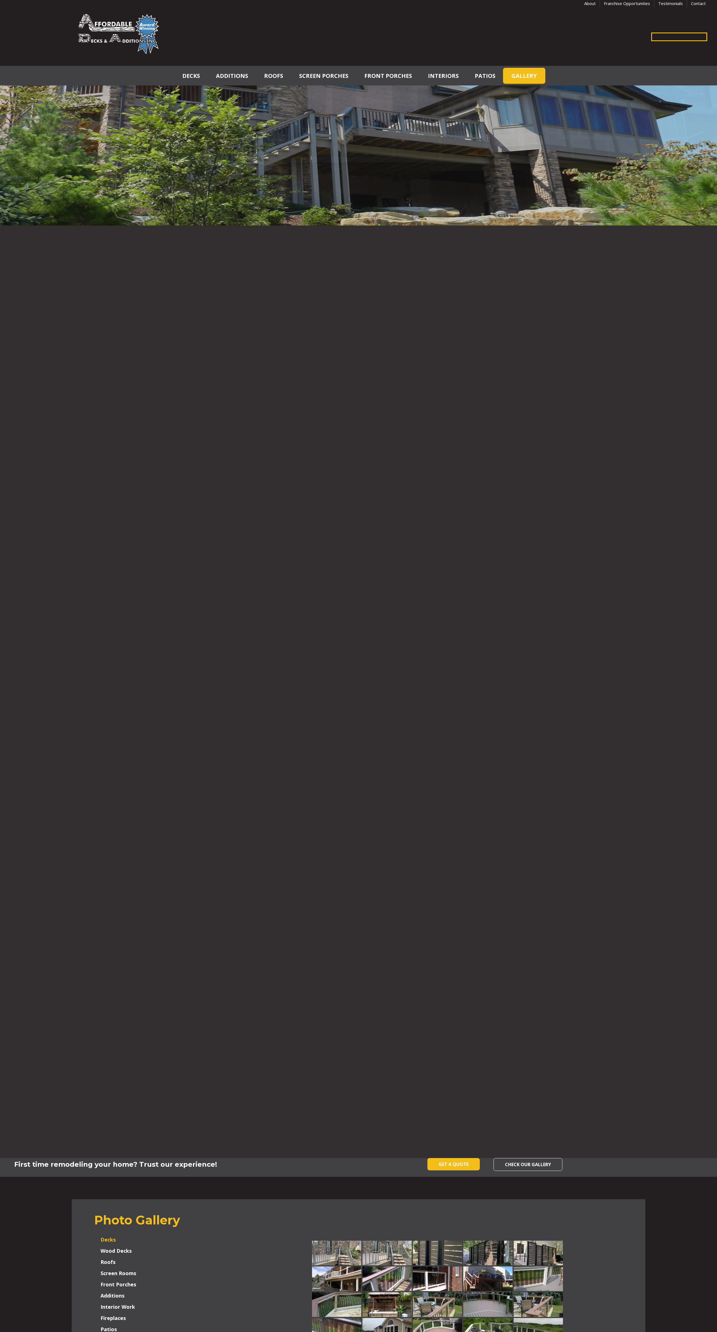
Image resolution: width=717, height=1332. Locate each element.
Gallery (524, 76)
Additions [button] (112, 1295)
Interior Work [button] (118, 1306)
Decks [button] (108, 1239)
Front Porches (388, 76)
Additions (232, 76)
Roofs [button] (108, 1262)
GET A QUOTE (454, 1164)
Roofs (273, 76)
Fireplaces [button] (113, 1318)
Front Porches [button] (118, 1284)
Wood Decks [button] (116, 1250)
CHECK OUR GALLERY (528, 1164)
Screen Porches (323, 76)
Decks (191, 76)
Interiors (443, 76)
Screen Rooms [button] (118, 1273)
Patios (485, 76)
